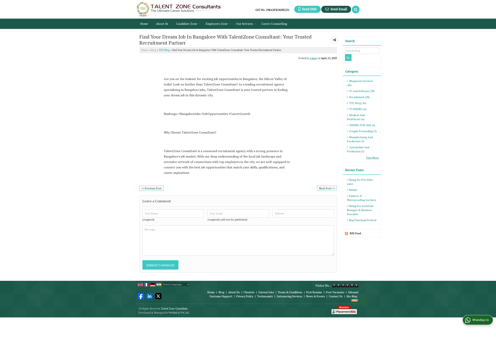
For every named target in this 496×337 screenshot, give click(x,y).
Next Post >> (327, 188)
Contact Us (336, 296)
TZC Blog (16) (357, 103)
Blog (153, 50)
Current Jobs (266, 292)
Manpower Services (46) (360, 83)
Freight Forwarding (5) (363, 131)
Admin (313, 58)
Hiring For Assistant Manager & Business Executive (360, 210)
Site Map (351, 296)
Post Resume (314, 292)
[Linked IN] (149, 296)
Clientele (249, 292)
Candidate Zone (186, 24)
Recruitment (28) (359, 97)
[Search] (356, 9)
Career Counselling (274, 24)
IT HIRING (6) (357, 109)
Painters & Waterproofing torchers (361, 198)
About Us (162, 24)
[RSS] (354, 300)
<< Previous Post (151, 188)
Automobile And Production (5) (358, 149)
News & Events (315, 296)
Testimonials (265, 296)
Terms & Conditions (290, 292)
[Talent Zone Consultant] (179, 9)
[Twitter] (158, 296)
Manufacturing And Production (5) (360, 139)
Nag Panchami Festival (362, 220)
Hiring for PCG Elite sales (360, 182)
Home (144, 24)
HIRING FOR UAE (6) (362, 125)
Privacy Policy (244, 296)
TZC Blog (164, 50)
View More (372, 157)
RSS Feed (355, 233)
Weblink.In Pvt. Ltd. (178, 312)
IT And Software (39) (362, 91)
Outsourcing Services (289, 296)
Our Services (244, 24)
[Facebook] (141, 296)
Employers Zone (217, 24)
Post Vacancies (335, 292)
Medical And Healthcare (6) (356, 117)
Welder (353, 190)
